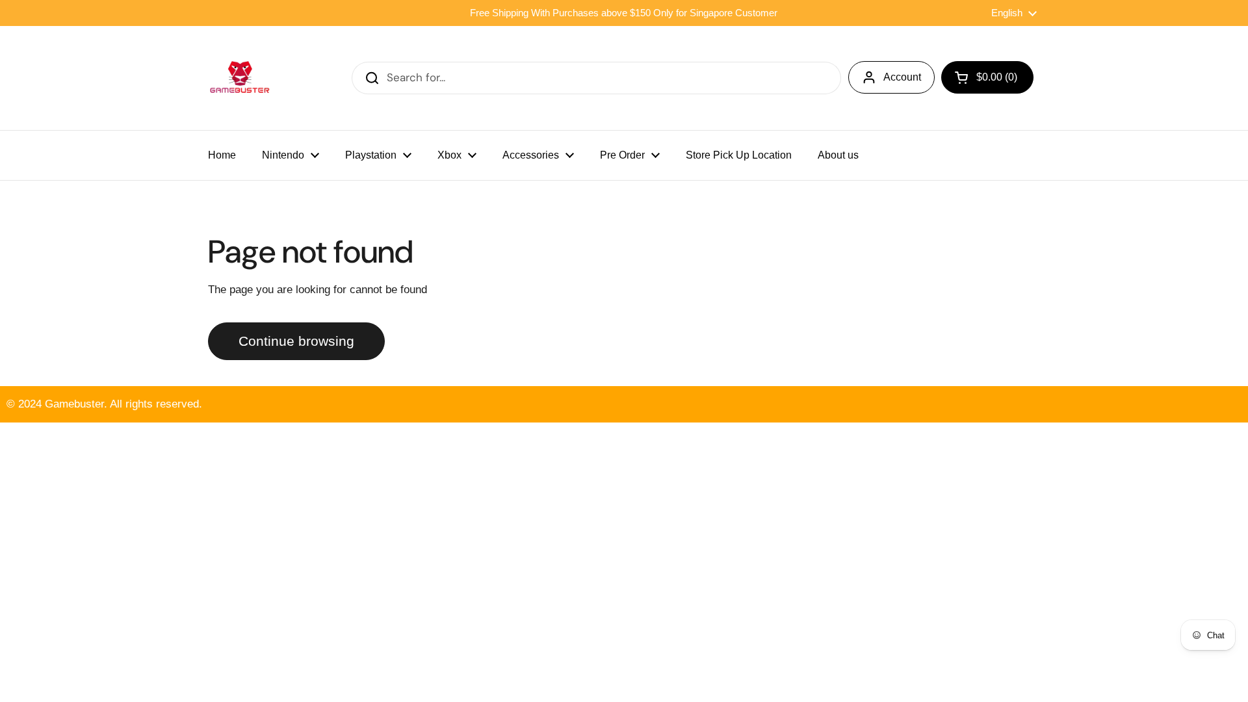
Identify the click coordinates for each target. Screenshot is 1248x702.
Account (902, 77)
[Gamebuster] (240, 78)
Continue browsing (296, 341)
